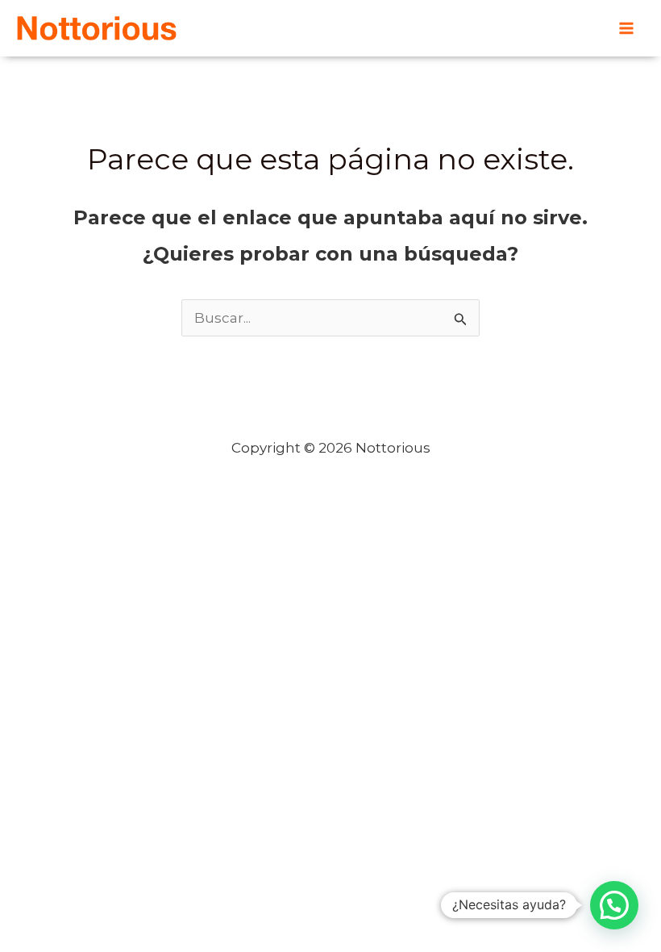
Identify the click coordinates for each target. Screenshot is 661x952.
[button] (614, 905)
